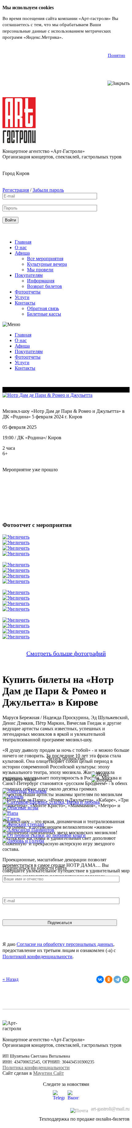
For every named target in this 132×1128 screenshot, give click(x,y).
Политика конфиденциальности (36, 1067)
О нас (21, 247)
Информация (40, 280)
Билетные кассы (44, 314)
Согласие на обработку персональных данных (65, 944)
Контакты (25, 302)
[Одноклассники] (108, 979)
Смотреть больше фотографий (66, 653)
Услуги (22, 297)
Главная (23, 242)
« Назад (10, 979)
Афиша (22, 253)
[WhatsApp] (126, 979)
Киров (22, 173)
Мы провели (40, 269)
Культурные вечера (47, 264)
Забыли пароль (48, 190)
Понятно (116, 55)
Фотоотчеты (28, 291)
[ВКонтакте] (100, 979)
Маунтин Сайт (48, 1073)
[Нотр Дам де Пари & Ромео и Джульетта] (47, 395)
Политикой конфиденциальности (37, 956)
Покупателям (29, 275)
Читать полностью (66, 758)
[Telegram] (117, 979)
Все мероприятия (45, 258)
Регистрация (15, 190)
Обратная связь (43, 308)
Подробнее (75, 37)
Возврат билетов (44, 286)
